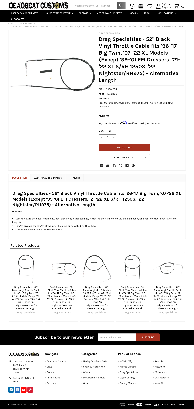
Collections (165, 13)
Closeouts (17, 19)
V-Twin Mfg (126, 361)
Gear (133, 13)
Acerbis (159, 361)
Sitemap (51, 383)
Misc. (147, 13)
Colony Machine (128, 383)
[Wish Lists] (150, 6)
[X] (120, 165)
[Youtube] (24, 390)
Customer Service (56, 361)
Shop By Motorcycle (58, 13)
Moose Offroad (128, 366)
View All (159, 383)
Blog (49, 366)
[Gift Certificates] (141, 6)
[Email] (108, 165)
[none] (52, 74)
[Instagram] (11, 390)
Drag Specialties (129, 372)
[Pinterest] (133, 165)
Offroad (84, 13)
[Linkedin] (127, 165)
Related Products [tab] (25, 245)
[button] (124, 157)
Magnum (160, 366)
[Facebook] (101, 165)
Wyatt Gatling (127, 377)
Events (50, 372)
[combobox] (99, 5)
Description (19, 177)
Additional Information (48, 177)
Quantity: (105, 130)
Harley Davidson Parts (24, 13)
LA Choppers (162, 377)
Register (167, 7)
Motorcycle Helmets (109, 13)
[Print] (114, 165)
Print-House (53, 377)
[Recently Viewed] (132, 6)
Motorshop (161, 372)
